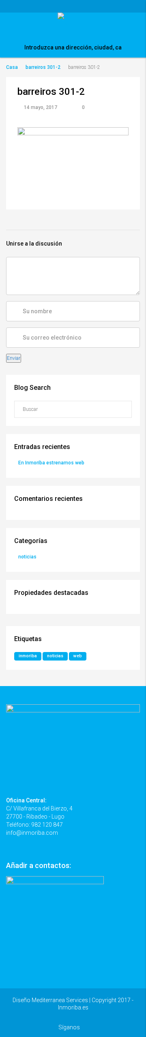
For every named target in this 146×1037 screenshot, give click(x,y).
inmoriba (28, 656)
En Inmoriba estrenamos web (51, 463)
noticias (27, 557)
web (77, 656)
